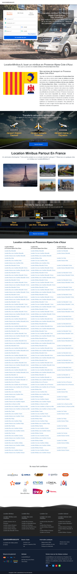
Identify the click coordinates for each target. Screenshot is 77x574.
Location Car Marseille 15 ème (64, 272)
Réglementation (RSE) (46, 542)
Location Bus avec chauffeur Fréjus (13, 421)
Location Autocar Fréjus (63, 421)
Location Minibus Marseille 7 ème (39, 331)
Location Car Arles (61, 258)
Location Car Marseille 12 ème (64, 294)
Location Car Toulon (62, 411)
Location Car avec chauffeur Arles (39, 260)
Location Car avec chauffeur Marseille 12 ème (42, 297)
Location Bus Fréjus (9, 418)
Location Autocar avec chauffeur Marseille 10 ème (17, 314)
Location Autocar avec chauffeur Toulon (14, 416)
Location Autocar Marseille (63, 253)
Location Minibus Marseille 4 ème (39, 353)
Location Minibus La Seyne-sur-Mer (39, 404)
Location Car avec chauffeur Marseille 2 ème (42, 370)
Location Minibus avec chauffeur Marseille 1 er (42, 379)
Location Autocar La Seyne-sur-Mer (65, 406)
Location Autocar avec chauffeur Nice (14, 394)
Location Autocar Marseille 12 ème (65, 297)
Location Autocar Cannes (63, 435)
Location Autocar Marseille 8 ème (65, 326)
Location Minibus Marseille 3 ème (39, 360)
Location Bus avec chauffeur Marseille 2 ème (16, 370)
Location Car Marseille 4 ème (64, 353)
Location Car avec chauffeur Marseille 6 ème (42, 340)
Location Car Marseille (62, 251)
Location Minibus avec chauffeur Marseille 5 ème (43, 350)
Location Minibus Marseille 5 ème (39, 345)
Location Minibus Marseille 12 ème (39, 294)
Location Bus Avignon (10, 396)
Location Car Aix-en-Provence (64, 382)
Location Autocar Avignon (63, 399)
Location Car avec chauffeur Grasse (40, 450)
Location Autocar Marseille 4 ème (65, 355)
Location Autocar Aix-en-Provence (65, 384)
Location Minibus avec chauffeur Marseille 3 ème (43, 365)
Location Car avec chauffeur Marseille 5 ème (42, 348)
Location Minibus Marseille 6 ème (39, 338)
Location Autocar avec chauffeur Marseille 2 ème (17, 372)
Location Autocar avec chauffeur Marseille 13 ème (17, 292)
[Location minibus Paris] (20, 175)
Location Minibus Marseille (37, 251)
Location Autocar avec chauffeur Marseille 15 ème (17, 277)
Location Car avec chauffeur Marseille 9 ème (42, 319)
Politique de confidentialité (47, 546)
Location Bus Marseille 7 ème (12, 331)
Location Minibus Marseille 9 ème (39, 316)
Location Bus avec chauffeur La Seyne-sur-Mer (16, 406)
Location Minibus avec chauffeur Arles (40, 263)
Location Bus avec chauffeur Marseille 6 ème (16, 340)
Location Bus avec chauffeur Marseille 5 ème (16, 348)
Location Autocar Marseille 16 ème (65, 268)
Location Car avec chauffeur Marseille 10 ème (42, 311)
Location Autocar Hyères (63, 428)
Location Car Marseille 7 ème (64, 331)
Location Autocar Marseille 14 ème (65, 282)
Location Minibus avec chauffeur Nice (40, 394)
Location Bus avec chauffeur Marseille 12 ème (16, 297)
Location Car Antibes (62, 440)
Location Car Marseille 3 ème (64, 360)
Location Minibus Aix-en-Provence (39, 382)
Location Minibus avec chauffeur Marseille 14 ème (43, 285)
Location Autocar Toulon (63, 413)
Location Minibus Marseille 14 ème (39, 280)
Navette (38, 144)
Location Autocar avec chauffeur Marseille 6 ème (17, 343)
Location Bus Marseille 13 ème (12, 287)
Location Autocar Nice (62, 392)
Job (24, 546)
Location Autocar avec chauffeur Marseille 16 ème (17, 270)
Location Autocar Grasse (63, 450)
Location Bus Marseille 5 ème (12, 345)
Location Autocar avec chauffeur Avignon (15, 401)
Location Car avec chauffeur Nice (39, 392)
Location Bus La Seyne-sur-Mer (12, 404)
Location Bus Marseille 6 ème (12, 338)
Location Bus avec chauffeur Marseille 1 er (15, 377)
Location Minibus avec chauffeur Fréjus (40, 423)
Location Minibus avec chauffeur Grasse (41, 452)
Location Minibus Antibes (37, 440)
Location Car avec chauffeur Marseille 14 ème (42, 282)
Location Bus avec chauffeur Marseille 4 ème (16, 355)
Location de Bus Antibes (9, 527)
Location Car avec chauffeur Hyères (40, 428)
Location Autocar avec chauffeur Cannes (15, 438)
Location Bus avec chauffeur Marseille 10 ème (16, 311)
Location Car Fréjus (61, 418)
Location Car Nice (61, 389)
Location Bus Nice (9, 389)
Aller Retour (9, 13)
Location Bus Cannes (10, 433)
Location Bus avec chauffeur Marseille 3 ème (16, 362)
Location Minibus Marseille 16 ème (39, 265)
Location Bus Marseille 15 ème (12, 272)
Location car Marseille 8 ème (29, 523)
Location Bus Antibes (10, 440)
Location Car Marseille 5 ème (64, 345)
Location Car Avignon (62, 396)
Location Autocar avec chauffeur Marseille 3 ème (17, 365)
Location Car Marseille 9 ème (64, 316)
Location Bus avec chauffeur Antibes (14, 443)
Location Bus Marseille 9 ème (12, 316)
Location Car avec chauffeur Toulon (39, 413)
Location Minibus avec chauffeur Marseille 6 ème (43, 343)
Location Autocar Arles (62, 260)
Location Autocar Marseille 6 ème (65, 340)
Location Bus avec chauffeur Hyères (14, 428)
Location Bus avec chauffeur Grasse (14, 450)
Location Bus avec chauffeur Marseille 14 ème (16, 282)
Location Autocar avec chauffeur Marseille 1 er (16, 379)
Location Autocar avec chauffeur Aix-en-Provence (17, 387)
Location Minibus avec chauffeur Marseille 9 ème (43, 321)
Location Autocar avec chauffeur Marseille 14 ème (17, 285)
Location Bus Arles (9, 258)
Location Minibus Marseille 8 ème (39, 323)
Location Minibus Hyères (37, 426)
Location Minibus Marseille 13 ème (39, 287)
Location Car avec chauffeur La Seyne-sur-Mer (42, 406)
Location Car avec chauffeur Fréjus (39, 421)
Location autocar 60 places (10, 525)
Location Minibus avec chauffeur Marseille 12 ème (43, 299)
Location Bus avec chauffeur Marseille (14, 253)
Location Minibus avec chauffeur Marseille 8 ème (43, 328)
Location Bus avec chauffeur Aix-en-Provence (16, 384)
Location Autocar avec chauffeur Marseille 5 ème (17, 350)
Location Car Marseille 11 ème (64, 302)
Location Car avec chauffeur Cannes (40, 435)
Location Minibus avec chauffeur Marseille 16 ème (43, 270)
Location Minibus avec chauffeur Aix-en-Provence (43, 387)
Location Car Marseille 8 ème (64, 323)
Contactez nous (26, 542)
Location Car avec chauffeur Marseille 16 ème (42, 268)
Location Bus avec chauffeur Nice (13, 392)
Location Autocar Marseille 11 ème (65, 304)
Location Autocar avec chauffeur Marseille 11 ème (17, 306)
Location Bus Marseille (10, 251)
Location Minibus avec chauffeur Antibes (41, 445)
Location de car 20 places (64, 521)
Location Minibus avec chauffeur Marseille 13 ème (43, 292)
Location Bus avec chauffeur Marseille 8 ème (16, 326)
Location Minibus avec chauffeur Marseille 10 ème (43, 314)
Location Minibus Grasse (37, 447)
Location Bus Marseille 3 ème (12, 360)
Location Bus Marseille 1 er (11, 375)
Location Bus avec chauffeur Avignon (14, 399)
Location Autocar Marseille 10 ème (65, 311)
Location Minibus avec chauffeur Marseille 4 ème (43, 357)
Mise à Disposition (31, 13)
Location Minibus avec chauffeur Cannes (41, 438)
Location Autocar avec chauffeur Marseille (15, 255)
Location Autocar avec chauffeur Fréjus (14, 423)
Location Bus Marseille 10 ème (12, 309)
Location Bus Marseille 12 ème (12, 294)
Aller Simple (20, 13)
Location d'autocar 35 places (65, 527)
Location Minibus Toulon (37, 411)
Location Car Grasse (62, 447)
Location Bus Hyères (10, 426)
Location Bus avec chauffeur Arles (13, 260)
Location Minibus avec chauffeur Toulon (40, 416)
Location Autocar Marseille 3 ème (65, 362)
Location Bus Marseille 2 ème (12, 367)
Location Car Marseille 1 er (63, 375)
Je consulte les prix (20, 37)
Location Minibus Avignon (37, 396)
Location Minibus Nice (36, 389)
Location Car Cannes (62, 433)
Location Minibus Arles (36, 258)
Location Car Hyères (62, 426)
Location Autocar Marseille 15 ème (65, 275)
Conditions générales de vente (48, 544)
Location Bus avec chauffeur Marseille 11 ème (16, 304)
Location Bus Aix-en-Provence (12, 382)
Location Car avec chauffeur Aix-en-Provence (42, 384)
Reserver (38, 233)
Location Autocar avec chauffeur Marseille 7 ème (17, 336)
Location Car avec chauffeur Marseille (40, 253)
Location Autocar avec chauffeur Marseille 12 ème (17, 299)
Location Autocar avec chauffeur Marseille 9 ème (17, 321)
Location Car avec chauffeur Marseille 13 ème (42, 289)
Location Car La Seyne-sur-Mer (64, 404)
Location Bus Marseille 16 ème (12, 265)
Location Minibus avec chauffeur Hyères (41, 430)
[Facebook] (47, 565)
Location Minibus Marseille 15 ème (39, 272)
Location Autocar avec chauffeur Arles (14, 263)
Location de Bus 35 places (9, 528)
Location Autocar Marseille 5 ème (65, 348)
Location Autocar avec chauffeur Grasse (15, 452)
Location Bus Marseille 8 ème (12, 323)
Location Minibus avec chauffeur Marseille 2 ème (43, 372)
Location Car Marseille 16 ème (64, 265)
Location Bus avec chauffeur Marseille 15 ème (16, 275)
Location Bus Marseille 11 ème (12, 302)
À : (23, 27)
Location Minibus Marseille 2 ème (39, 367)
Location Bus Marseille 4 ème (12, 353)
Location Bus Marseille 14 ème (12, 280)
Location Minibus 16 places (64, 532)
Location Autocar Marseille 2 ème (65, 370)
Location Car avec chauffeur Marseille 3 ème (42, 362)
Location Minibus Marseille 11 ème (39, 302)
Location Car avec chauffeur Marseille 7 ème (42, 333)
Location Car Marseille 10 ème (64, 309)
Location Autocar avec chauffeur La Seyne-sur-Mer (17, 409)
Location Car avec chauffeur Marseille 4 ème (42, 355)
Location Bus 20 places (27, 521)
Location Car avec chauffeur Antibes (40, 443)
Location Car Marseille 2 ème (64, 367)
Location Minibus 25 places (46, 530)
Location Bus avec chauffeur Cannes (14, 435)
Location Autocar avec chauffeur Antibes (15, 445)
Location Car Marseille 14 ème (64, 280)
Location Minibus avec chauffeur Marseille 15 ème (43, 277)
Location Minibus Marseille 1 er (38, 375)
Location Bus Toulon (10, 411)
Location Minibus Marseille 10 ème (39, 309)
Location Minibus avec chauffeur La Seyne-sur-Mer (43, 409)
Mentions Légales (63, 544)
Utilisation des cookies (65, 542)
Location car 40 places (27, 525)
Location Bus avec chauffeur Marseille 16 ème (16, 268)
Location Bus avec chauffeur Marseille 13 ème (16, 289)
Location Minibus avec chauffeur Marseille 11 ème (43, 306)
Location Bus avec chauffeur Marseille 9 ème (16, 319)
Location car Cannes (45, 532)
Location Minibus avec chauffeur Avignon (41, 401)
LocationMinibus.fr (21, 572)
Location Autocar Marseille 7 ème (65, 333)
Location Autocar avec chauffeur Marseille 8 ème (17, 328)
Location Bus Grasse (10, 447)
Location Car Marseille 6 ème (64, 338)
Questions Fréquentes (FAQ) (29, 544)
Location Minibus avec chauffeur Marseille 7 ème (43, 336)
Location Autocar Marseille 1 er (64, 377)
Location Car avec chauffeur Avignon (40, 399)
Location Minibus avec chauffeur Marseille (41, 255)
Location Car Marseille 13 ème (64, 287)
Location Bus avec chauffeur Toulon (13, 413)
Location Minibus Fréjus (36, 418)
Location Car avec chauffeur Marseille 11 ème (42, 304)
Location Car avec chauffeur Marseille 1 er (41, 377)
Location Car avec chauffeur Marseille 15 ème (42, 275)
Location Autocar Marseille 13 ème (65, 289)
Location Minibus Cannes (37, 433)
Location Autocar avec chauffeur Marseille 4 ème (17, 357)
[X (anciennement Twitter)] (50, 566)
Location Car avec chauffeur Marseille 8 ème (42, 326)
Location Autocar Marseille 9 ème (65, 319)
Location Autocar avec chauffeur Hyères (14, 430)
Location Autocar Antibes (63, 443)
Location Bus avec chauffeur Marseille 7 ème (16, 333)
